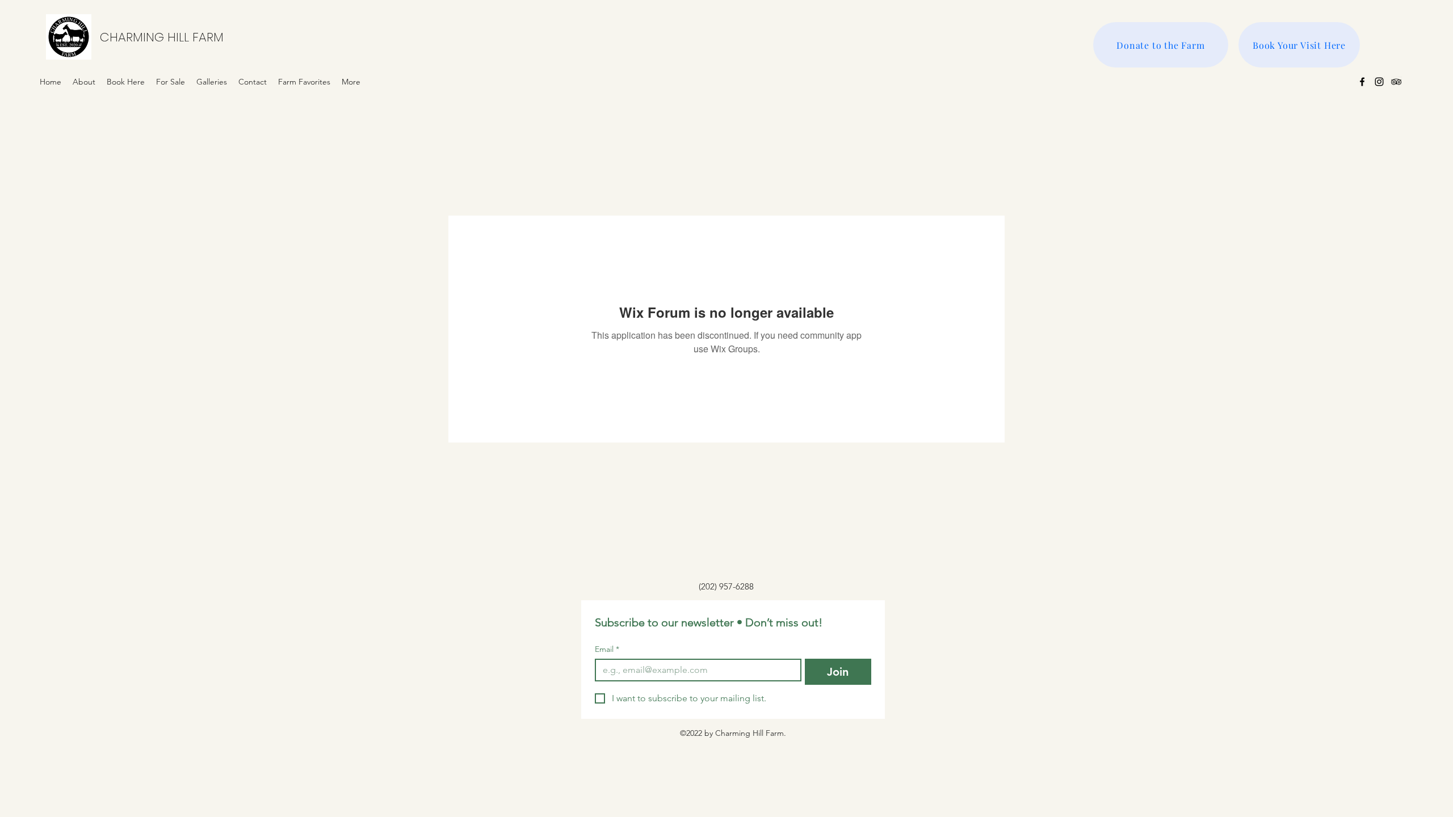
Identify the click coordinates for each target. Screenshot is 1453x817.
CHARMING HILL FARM (162, 37)
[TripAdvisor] (1396, 81)
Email (607, 649)
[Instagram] (1379, 81)
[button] (212, 81)
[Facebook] (1362, 81)
